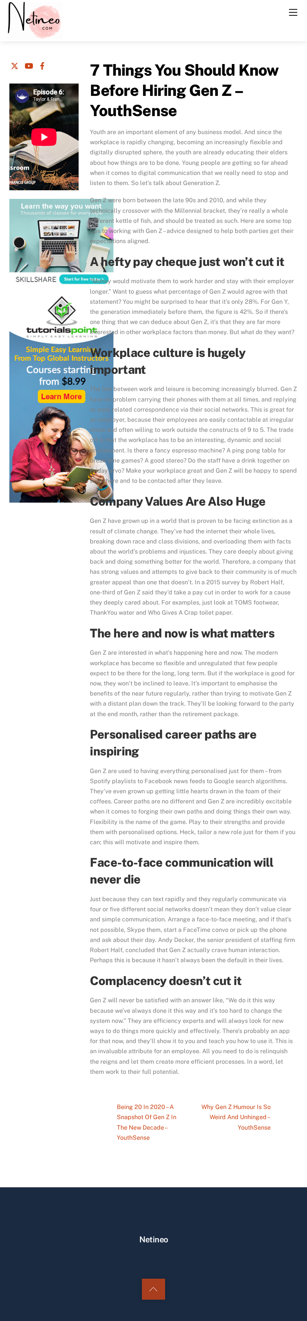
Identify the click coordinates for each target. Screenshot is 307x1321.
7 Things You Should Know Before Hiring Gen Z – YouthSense (184, 90)
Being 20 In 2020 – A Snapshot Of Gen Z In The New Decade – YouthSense (146, 1122)
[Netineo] (34, 20)
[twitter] (14, 64)
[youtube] (28, 64)
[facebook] (42, 64)
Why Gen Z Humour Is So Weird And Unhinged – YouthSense (236, 1117)
